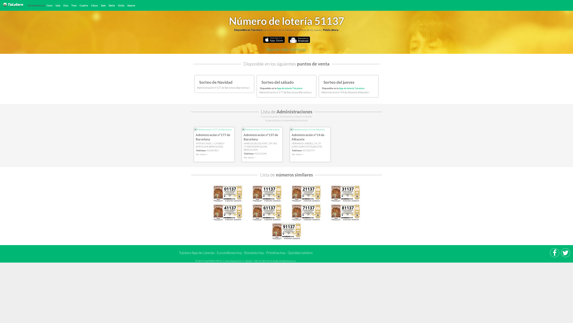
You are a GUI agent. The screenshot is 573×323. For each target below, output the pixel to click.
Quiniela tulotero (300, 253)
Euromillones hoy (229, 253)
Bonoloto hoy (254, 253)
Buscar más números (286, 49)
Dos (65, 5)
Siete (112, 5)
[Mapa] (212, 129)
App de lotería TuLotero (289, 88)
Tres (74, 5)
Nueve (131, 5)
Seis (103, 5)
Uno (58, 5)
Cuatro (84, 5)
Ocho (121, 5)
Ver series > (202, 154)
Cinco (94, 5)
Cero (50, 5)
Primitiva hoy (275, 253)
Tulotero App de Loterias (196, 253)
